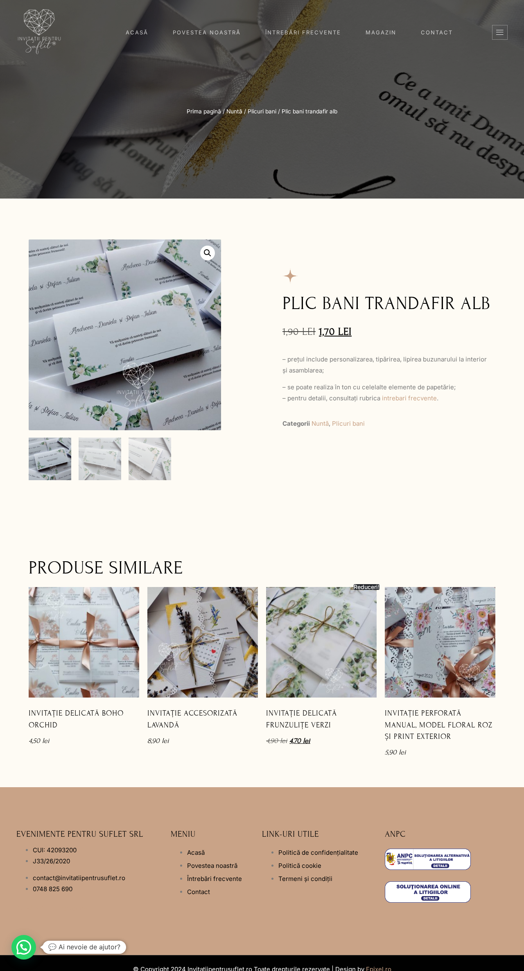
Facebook (30, 908)
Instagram (72, 908)
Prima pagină (204, 111)
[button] (500, 32)
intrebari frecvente (409, 398)
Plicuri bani (262, 111)
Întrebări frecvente (303, 32)
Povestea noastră (207, 32)
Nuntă (234, 111)
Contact (437, 32)
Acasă (137, 32)
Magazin (381, 32)
